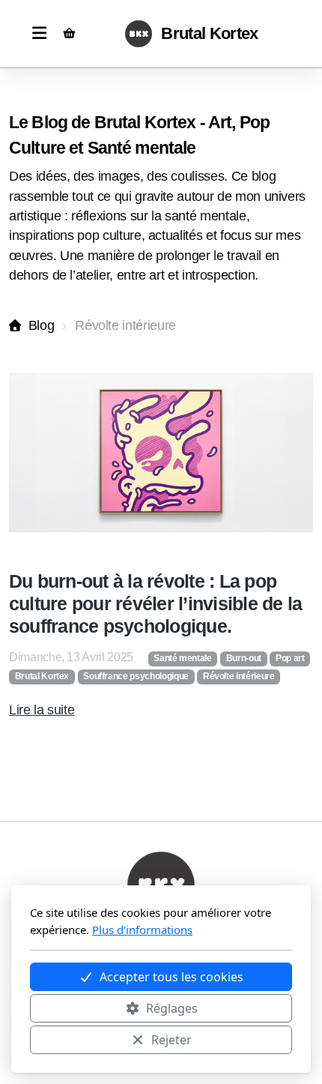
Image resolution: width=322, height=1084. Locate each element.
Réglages (172, 1008)
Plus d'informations (142, 929)
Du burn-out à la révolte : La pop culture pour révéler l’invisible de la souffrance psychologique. (155, 603)
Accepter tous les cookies (171, 977)
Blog (41, 325)
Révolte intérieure (239, 676)
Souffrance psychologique (136, 676)
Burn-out (243, 658)
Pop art (290, 658)
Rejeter (171, 1040)
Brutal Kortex (42, 676)
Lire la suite (41, 709)
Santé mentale (182, 658)
